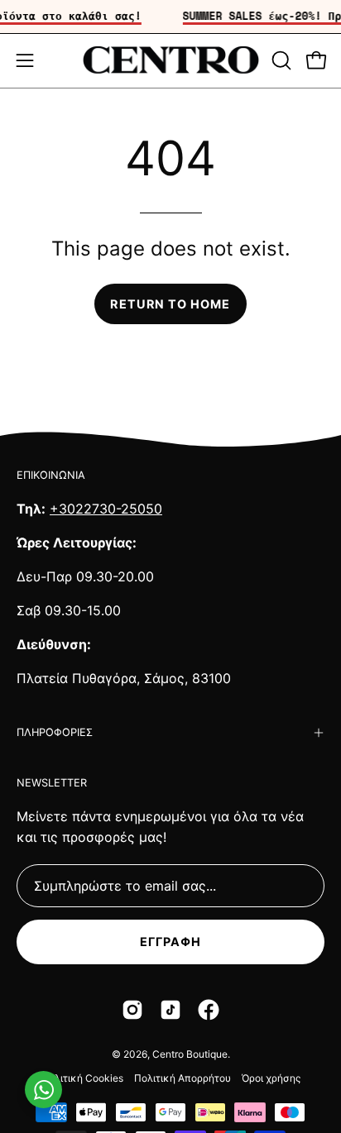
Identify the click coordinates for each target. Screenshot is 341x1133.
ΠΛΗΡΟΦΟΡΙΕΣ (55, 732)
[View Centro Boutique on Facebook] (208, 1009)
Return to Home (170, 304)
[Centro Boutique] (171, 60)
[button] (279, 60)
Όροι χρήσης (271, 1078)
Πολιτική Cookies (82, 1078)
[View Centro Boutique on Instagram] (132, 1009)
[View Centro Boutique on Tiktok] (170, 1009)
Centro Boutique (190, 1054)
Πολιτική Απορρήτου (182, 1078)
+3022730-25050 (106, 508)
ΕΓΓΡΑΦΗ (171, 942)
